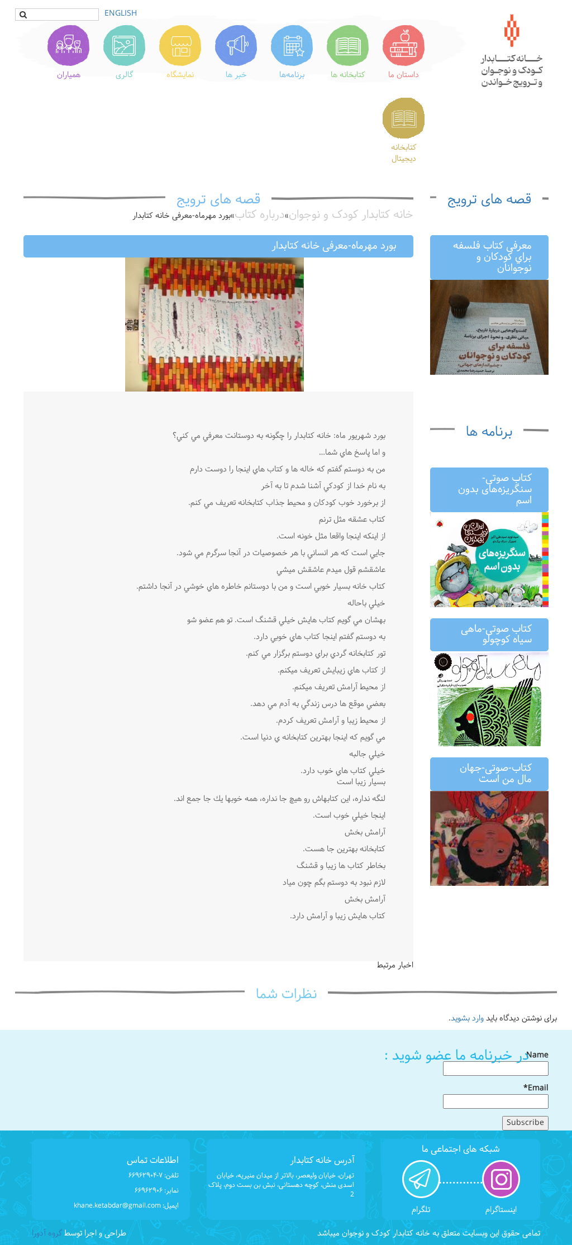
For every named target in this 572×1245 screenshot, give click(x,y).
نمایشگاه (180, 75)
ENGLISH (120, 13)
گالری (124, 75)
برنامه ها (489, 432)
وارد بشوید (467, 1018)
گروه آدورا (47, 1233)
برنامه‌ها (291, 75)
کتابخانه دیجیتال (404, 153)
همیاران (68, 75)
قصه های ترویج (489, 200)
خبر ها (236, 75)
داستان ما (403, 75)
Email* (536, 1089)
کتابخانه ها (348, 75)
